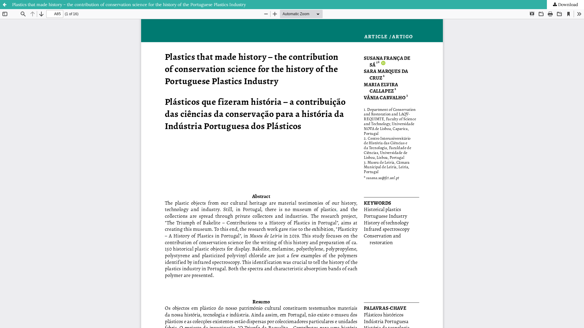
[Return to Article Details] (4, 4)
